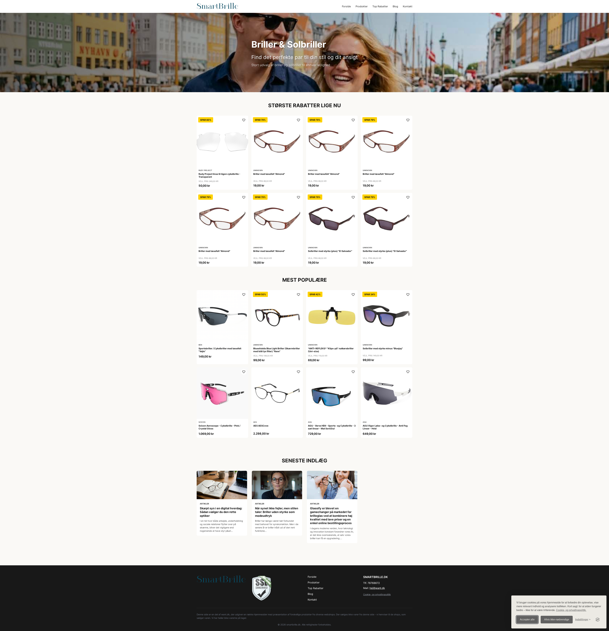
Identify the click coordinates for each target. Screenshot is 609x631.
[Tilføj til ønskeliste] (244, 120)
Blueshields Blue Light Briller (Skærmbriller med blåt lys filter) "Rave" (276, 350)
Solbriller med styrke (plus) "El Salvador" (330, 251)
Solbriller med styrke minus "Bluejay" (383, 348)
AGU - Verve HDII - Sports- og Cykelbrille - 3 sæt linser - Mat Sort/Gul (332, 427)
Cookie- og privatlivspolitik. (571, 610)
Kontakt (407, 6)
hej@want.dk (377, 588)
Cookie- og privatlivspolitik (377, 594)
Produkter (362, 6)
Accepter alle (527, 619)
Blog (395, 6)
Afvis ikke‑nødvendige (556, 619)
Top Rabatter (380, 6)
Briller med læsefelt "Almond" (269, 174)
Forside (346, 6)
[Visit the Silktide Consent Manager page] (597, 619)
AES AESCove (260, 425)
